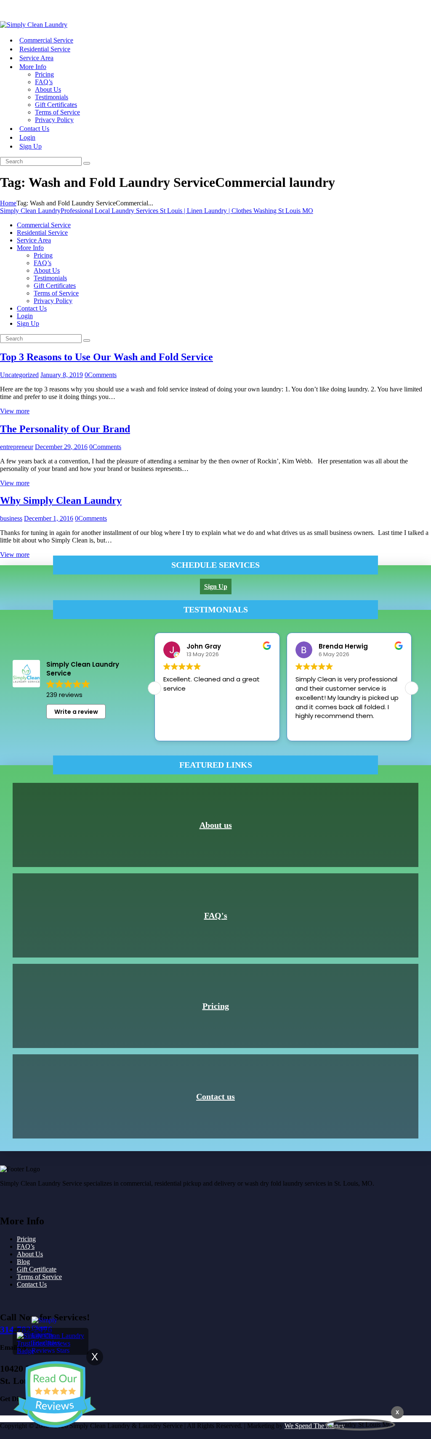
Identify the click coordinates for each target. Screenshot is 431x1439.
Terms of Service (39, 1276)
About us (216, 825)
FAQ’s (26, 1246)
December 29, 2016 (61, 446)
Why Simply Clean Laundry (61, 500)
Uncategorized (19, 374)
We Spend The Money (315, 1425)
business (11, 518)
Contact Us (32, 1284)
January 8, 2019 (61, 374)
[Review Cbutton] (55, 1394)
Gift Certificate (36, 1269)
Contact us (215, 1096)
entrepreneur (16, 446)
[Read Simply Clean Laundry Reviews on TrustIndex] (50, 1350)
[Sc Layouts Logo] (33, 24)
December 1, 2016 (48, 518)
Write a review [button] (76, 712)
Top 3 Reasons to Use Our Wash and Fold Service (106, 356)
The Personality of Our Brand (65, 428)
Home (8, 203)
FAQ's (215, 915)
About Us (30, 1254)
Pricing (215, 1006)
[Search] (86, 163)
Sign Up (11, 10)
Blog (23, 1261)
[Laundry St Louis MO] (360, 1425)
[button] (411, 688)
